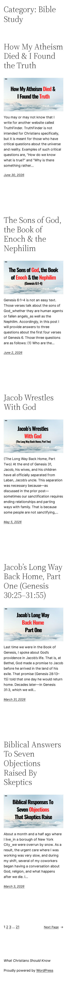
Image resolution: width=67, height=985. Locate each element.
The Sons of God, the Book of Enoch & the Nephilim (33, 234)
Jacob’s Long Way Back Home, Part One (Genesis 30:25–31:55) (33, 581)
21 (17, 927)
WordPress (44, 970)
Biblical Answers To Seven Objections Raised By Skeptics (32, 763)
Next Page (53, 927)
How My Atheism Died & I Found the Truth (33, 56)
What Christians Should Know (27, 961)
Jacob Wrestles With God (29, 402)
